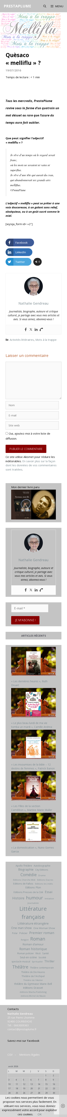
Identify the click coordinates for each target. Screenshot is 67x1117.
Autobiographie (42, 865)
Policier (23, 933)
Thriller (49, 961)
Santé (45, 953)
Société (42, 957)
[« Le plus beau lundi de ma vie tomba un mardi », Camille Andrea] (33, 703)
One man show (21, 928)
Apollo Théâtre (24, 865)
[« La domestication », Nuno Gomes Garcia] (33, 828)
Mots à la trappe (46, 339)
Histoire (18, 898)
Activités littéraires (22, 339)
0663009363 (21, 1025)
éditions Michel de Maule (33, 996)
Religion (25, 939)
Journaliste (33, 903)
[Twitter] (31, 329)
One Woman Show (44, 928)
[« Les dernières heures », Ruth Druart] (33, 662)
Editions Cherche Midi (24, 879)
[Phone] (41, 329)
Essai (48, 892)
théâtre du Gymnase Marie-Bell (33, 984)
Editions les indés (44, 883)
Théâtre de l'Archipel (33, 976)
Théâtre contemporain (42, 967)
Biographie (26, 869)
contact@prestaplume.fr (21, 1029)
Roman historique (33, 949)
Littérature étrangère (33, 923)
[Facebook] (25, 329)
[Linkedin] (36, 329)
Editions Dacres (45, 879)
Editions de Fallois (23, 883)
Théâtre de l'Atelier (33, 980)
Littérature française (33, 912)
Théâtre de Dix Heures (33, 972)
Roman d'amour (33, 944)
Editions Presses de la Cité (28, 892)
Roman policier (25, 953)
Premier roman (41, 932)
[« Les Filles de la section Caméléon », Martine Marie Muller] (33, 786)
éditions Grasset (33, 987)
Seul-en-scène (28, 957)
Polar (15, 933)
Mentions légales (29, 1054)
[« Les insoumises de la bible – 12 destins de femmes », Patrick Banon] (33, 745)
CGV (9, 1054)
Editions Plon (33, 887)
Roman (37, 939)
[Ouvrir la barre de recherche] (44, 6)
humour (34, 898)
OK (40, 1114)
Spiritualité (37, 961)
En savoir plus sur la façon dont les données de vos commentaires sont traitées (31, 465)
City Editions (41, 869)
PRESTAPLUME (17, 6)
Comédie (28, 874)
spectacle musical (21, 961)
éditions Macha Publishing (33, 992)
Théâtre (20, 967)
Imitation (49, 898)
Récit (38, 953)
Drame (42, 875)
